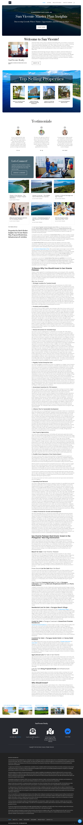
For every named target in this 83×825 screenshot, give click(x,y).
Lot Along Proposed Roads (73, 705)
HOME (44, 2)
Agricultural (37, 705)
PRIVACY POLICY (41, 819)
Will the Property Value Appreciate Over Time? (61, 218)
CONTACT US (49, 819)
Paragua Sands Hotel (65, 641)
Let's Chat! (67, 737)
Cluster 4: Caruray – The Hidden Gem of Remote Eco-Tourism (41, 196)
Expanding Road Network (40, 481)
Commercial (21, 705)
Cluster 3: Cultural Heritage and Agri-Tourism (64, 196)
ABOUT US (15, 819)
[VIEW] (19, 737)
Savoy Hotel (34, 642)
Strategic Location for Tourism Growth (44, 283)
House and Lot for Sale (57, 705)
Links (26, 823)
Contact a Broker (19, 172)
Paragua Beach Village (63, 609)
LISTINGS (49, 2)
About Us (36, 63)
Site (20, 823)
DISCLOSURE (26, 819)
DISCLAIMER (33, 819)
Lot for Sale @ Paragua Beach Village (64, 102)
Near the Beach (12, 705)
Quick (24, 823)
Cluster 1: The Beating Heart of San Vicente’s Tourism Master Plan (41, 219)
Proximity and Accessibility (40, 306)
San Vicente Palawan (15, 199)
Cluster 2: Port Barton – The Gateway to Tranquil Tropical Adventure (18, 197)
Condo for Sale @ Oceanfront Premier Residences (34, 102)
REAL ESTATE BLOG (57, 2)
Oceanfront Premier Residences (39, 624)
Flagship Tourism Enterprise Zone (42, 362)
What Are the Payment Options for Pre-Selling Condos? (18, 218)
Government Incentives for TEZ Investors (45, 387)
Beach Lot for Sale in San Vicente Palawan (19, 102)
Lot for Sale (6, 705)
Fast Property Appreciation (41, 432)
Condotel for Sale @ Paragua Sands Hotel (49, 102)
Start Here (41, 27)
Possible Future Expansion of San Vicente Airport (47, 454)
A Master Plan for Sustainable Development (45, 409)
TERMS (20, 819)
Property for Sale (28, 705)
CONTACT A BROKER (67, 2)
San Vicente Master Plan (13, 823)
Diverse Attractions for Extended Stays (44, 329)
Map (21, 823)
